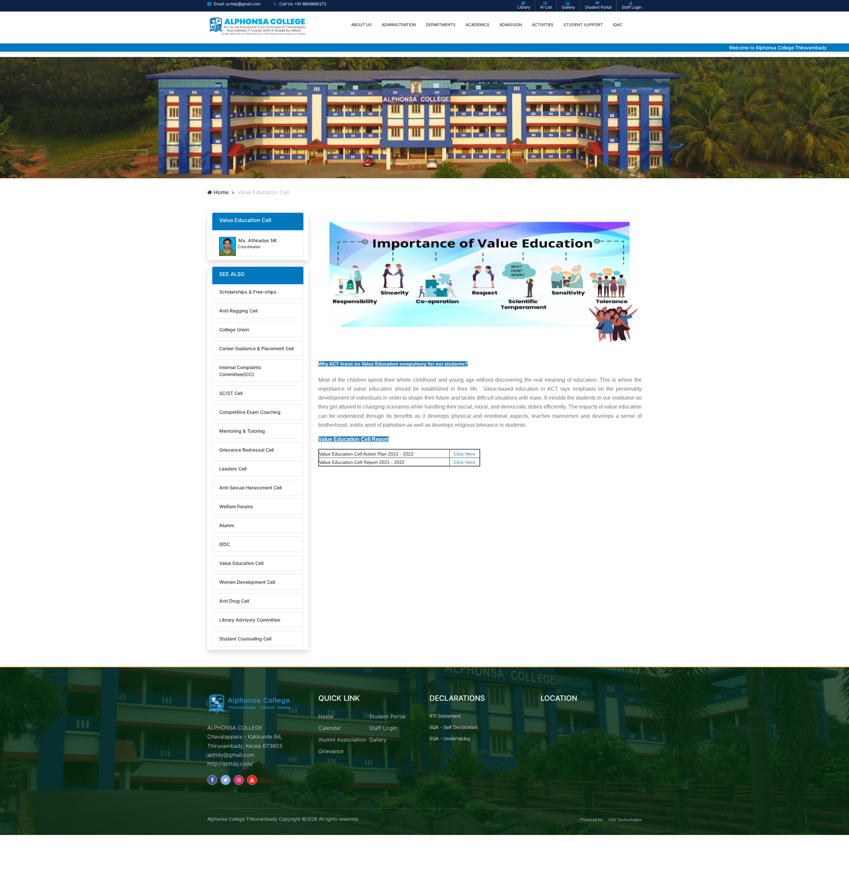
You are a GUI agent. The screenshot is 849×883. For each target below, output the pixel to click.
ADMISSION (510, 24)
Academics (478, 24)
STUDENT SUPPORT (583, 24)
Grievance (331, 751)
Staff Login (383, 728)
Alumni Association (342, 739)
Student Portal (387, 716)
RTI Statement (445, 716)
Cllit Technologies (625, 819)
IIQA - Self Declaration (453, 727)
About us (361, 24)
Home (220, 192)
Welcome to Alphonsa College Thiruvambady (746, 47)
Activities (543, 24)
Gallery (378, 739)
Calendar (329, 728)
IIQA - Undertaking (449, 738)
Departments (441, 24)
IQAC (617, 24)
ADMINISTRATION (399, 24)
